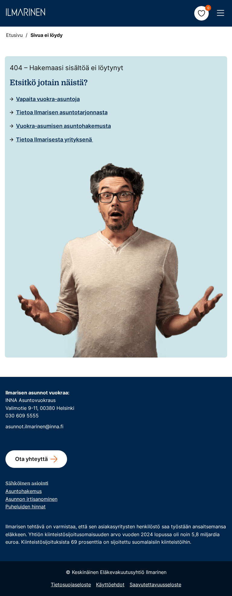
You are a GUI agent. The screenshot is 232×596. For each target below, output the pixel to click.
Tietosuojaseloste (71, 584)
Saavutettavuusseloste (155, 584)
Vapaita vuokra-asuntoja (48, 99)
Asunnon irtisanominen (31, 499)
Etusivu (14, 35)
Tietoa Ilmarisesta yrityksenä (54, 139)
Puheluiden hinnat (25, 507)
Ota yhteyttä (31, 459)
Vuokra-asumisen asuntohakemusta (63, 126)
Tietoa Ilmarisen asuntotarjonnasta (62, 112)
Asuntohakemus (23, 491)
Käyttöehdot (110, 584)
